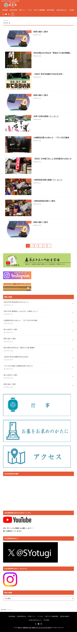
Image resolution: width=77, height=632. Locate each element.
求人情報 (71, 10)
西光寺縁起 (5, 10)
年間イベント (22, 10)
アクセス (30, 10)
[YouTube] (6, 14)
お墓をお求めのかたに (62, 10)
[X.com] (3, 14)
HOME (4, 609)
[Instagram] (9, 14)
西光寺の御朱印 (50, 10)
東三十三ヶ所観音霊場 (39, 10)
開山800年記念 (13, 10)
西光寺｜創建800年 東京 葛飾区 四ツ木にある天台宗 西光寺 (35, 627)
